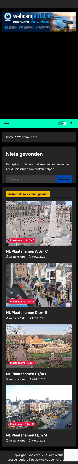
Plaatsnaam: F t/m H (22, 363)
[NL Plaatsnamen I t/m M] (39, 407)
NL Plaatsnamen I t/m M (26, 435)
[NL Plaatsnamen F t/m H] (39, 346)
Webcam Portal (17, 256)
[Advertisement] (39, 74)
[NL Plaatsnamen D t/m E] (39, 285)
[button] (6, 123)
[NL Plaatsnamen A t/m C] (39, 223)
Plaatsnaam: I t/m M (22, 424)
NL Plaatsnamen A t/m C (27, 251)
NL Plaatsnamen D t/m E (26, 312)
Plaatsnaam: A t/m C (22, 240)
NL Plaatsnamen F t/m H (26, 374)
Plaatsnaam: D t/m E (22, 301)
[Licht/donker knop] (62, 123)
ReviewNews (39, 459)
